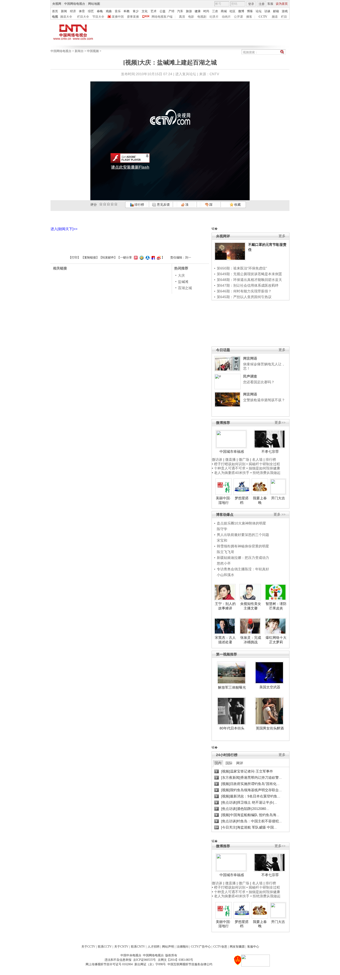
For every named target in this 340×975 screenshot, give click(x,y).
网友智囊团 (237, 946)
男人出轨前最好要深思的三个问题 (243, 535)
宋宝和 (222, 540)
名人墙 (257, 459)
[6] (108, 204)
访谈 (267, 11)
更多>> (280, 422)
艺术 (154, 11)
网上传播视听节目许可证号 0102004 (109, 964)
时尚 (206, 11)
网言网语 (250, 358)
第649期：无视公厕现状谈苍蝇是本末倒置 (249, 274)
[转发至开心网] (135, 257)
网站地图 (94, 3)
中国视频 (93, 51)
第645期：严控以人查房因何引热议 (244, 297)
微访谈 (217, 459)
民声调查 (250, 376)
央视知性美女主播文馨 (250, 606)
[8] (112, 204)
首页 (55, 11)
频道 (275, 16)
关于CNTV (121, 946)
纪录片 (214, 16)
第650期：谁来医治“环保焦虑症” (242, 268)
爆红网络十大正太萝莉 (276, 640)
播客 (249, 16)
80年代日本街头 (232, 728)
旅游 (189, 11)
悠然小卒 (224, 563)
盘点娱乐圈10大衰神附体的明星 (241, 523)
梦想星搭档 (242, 500)
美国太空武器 (269, 687)
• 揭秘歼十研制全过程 (263, 464)
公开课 (238, 16)
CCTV (263, 16)
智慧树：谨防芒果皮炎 (276, 606)
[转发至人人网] (147, 257)
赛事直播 (133, 16)
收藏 (237, 204)
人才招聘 (154, 946)
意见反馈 (163, 204)
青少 (136, 11)
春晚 (100, 11)
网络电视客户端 (162, 16)
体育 (82, 11)
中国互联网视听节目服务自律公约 (190, 964)
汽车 (180, 11)
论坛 (259, 11)
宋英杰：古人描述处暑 (225, 640)
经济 (73, 11)
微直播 (230, 459)
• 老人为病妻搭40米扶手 (230, 473)
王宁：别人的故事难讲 (225, 606)
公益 (163, 11)
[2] (101, 204)
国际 (229, 763)
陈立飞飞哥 (225, 552)
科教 (127, 11)
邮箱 (276, 11)
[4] (105, 204)
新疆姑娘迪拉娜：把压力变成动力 (243, 558)
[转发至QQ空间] (141, 257)
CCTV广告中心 (201, 946)
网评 (239, 763)
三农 (215, 11)
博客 (250, 11)
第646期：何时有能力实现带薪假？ (244, 291)
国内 (218, 763)
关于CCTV (88, 946)
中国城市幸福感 (232, 452)
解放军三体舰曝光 (232, 687)
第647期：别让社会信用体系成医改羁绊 (248, 285)
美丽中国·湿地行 (223, 500)
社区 (232, 11)
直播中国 (118, 16)
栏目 (284, 16)
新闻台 (79, 51)
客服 (270, 3)
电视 (55, 16)
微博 (241, 11)
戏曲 (109, 11)
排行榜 (139, 204)
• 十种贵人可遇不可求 (229, 468)
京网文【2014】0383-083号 (175, 960)
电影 (191, 16)
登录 (251, 4)
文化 (145, 11)
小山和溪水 (225, 575)
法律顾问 (182, 946)
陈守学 (222, 529)
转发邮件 (108, 257)
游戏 (285, 11)
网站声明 (168, 946)
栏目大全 (83, 16)
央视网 (56, 3)
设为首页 (282, 3)
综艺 (91, 11)
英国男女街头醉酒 (270, 728)
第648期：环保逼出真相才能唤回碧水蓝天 (249, 280)
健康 (198, 11)
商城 (224, 11)
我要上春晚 (260, 500)
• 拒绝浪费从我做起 (265, 473)
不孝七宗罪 (270, 452)
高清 (182, 16)
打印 (74, 257)
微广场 (244, 459)
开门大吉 (278, 498)
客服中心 (253, 946)
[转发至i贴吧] (152, 257)
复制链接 (90, 257)
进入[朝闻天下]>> (64, 229)
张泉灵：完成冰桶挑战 (250, 640)
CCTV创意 (220, 946)
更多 (282, 236)
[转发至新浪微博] (158, 257)
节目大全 (98, 16)
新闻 (64, 11)
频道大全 (66, 16)
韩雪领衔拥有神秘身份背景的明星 (243, 546)
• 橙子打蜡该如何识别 (228, 464)
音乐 (118, 11)
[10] (116, 204)
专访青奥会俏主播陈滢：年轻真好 (243, 569)
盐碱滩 (183, 282)
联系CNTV (138, 946)
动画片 (226, 16)
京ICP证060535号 (144, 960)
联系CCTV (105, 946)
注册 (262, 4)
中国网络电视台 (74, 3)
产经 (171, 11)
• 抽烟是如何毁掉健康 (263, 468)
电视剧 (201, 16)
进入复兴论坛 (185, 74)
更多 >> (279, 514)
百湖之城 (185, 288)
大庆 (181, 275)
